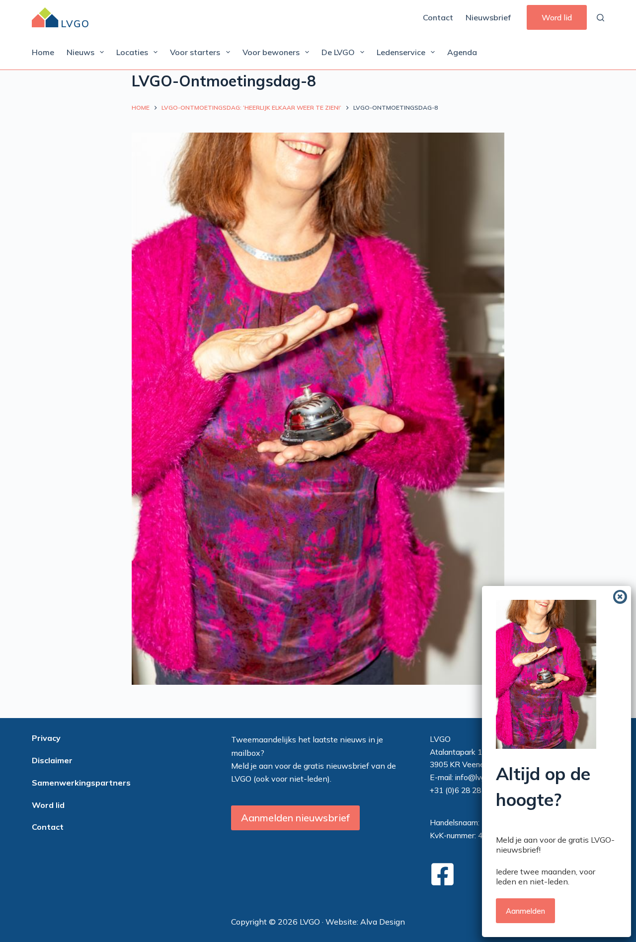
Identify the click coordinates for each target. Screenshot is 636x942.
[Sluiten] (620, 597)
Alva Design (382, 922)
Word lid (557, 17)
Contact (438, 17)
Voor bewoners (271, 52)
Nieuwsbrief (488, 17)
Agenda (462, 52)
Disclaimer (52, 760)
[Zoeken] (600, 17)
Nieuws (80, 52)
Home (43, 52)
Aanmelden (525, 911)
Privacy (46, 738)
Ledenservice (401, 52)
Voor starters (195, 52)
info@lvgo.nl (476, 777)
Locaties (132, 52)
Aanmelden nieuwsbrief (295, 817)
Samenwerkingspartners (81, 783)
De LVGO (338, 52)
